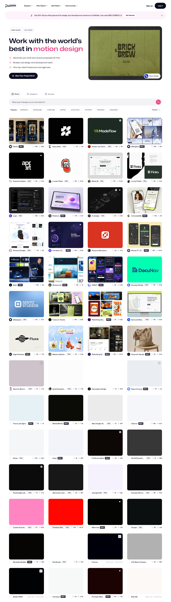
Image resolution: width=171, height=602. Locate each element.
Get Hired (55, 6)
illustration (100, 110)
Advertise (119, 562)
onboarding (114, 110)
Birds (156, 76)
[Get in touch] (30, 140)
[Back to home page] (10, 5)
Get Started (130, 15)
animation (88, 110)
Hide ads (109, 562)
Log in (160, 6)
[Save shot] (35, 140)
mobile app (51, 110)
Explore (27, 6)
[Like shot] (40, 140)
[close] (162, 15)
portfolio (63, 110)
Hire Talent (40, 6)
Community (70, 6)
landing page (37, 110)
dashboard (24, 110)
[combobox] (81, 102)
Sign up (149, 6)
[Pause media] (92, 76)
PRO (21, 146)
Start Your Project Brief (25, 76)
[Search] (158, 102)
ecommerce (75, 110)
